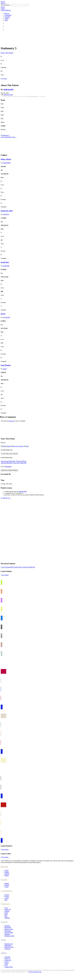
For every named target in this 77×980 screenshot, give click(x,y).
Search (3, 7)
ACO (22, 567)
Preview (18, 461)
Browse (7, 13)
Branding (7, 926)
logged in (11, 421)
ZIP (34, 567)
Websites (7, 934)
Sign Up (3, 3)
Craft (6, 908)
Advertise (7, 957)
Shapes (7, 875)
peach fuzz (5, 262)
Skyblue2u (6, 214)
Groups (7, 896)
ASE (19, 567)
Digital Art (8, 909)
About (4, 953)
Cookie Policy (9, 967)
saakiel (5, 369)
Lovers (7, 898)
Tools (6, 20)
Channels (7, 17)
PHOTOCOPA (8, 95)
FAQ (6, 965)
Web (6, 916)
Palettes (7, 872)
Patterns (7, 874)
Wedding (7, 918)
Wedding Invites (9, 936)
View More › (5, 575)
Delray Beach (6, 159)
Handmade (8, 927)
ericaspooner (6, 317)
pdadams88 (6, 266)
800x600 (9, 463)
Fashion (7, 911)
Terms (6, 963)
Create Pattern (9, 53)
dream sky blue (7, 211)
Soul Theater (6, 365)
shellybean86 (8, 89)
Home (6, 913)
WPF (11, 567)
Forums (7, 895)
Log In (3, 1)
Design (8, 567)
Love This (4, 78)
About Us (7, 958)
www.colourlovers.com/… (9, 137)
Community (8, 15)
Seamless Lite (9, 944)
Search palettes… (6, 5)
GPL (26, 567)
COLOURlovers (6, 10)
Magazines (8, 931)
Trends (7, 18)
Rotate (3, 53)
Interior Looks (9, 929)
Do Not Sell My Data (35, 972)
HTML (30, 567)
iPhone (24, 461)
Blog (6, 900)
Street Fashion (9, 932)
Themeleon (8, 945)
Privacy (7, 962)
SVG (4, 567)
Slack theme (8, 466)
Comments (3, 67)
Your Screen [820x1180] (8, 461)
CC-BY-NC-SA (5, 498)
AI (24, 567)
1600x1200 (23, 463)
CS (2, 567)
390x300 (3, 463)
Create (3, 8)
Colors (6, 870)
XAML (15, 567)
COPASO (8, 949)
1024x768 (16, 463)
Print (6, 914)
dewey (3, 314)
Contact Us (8, 960)
